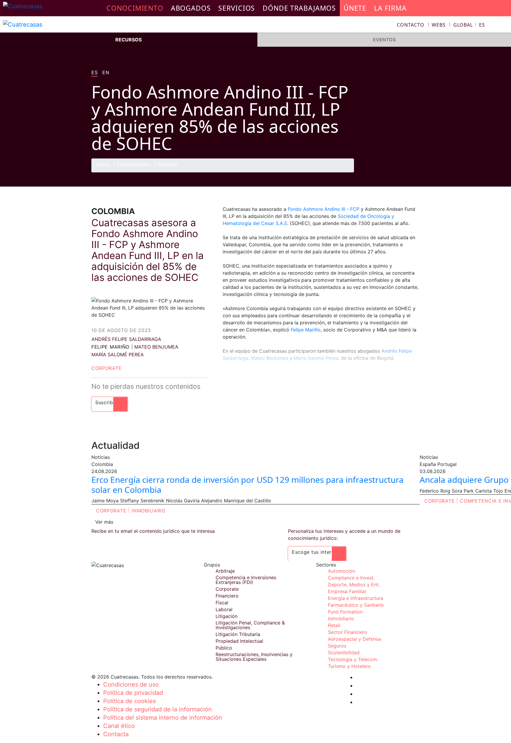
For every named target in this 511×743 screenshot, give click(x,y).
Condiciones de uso (131, 684)
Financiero (227, 595)
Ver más (104, 522)
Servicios (236, 8)
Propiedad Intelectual (239, 641)
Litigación (226, 616)
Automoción (341, 571)
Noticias (167, 165)
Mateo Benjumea (269, 358)
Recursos (128, 40)
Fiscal (222, 602)
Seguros (337, 645)
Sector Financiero (347, 632)
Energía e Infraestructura (355, 598)
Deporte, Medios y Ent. (354, 584)
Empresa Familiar (347, 591)
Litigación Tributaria (238, 634)
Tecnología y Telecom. (353, 659)
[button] (469, 25)
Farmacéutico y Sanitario (356, 605)
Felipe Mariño (110, 347)
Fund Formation (345, 611)
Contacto (410, 25)
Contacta (116, 734)
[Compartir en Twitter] (390, 172)
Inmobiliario (148, 511)
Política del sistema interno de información (162, 717)
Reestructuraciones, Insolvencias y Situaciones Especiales (254, 656)
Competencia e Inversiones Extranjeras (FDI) (246, 580)
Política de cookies (129, 701)
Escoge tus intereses (317, 552)
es (94, 72)
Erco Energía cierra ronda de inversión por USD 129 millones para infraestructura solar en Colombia (247, 484)
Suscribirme (109, 402)
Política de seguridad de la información (157, 709)
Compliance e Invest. (351, 577)
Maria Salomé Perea (316, 358)
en (105, 72)
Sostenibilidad (344, 652)
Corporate (106, 368)
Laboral (224, 609)
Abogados (191, 8)
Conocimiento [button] (134, 8)
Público (224, 647)
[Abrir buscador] (504, 25)
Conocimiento (133, 165)
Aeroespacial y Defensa (354, 639)
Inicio (102, 165)
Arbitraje (225, 571)
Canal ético (119, 725)
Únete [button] (355, 8)
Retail (334, 625)
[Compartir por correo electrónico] (413, 172)
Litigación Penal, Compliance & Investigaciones (250, 625)
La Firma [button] (390, 8)
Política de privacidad (133, 692)
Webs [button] (439, 25)
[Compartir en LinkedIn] (402, 172)
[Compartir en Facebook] (378, 172)
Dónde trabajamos (299, 8)
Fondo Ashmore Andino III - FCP (323, 209)
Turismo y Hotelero (349, 666)
